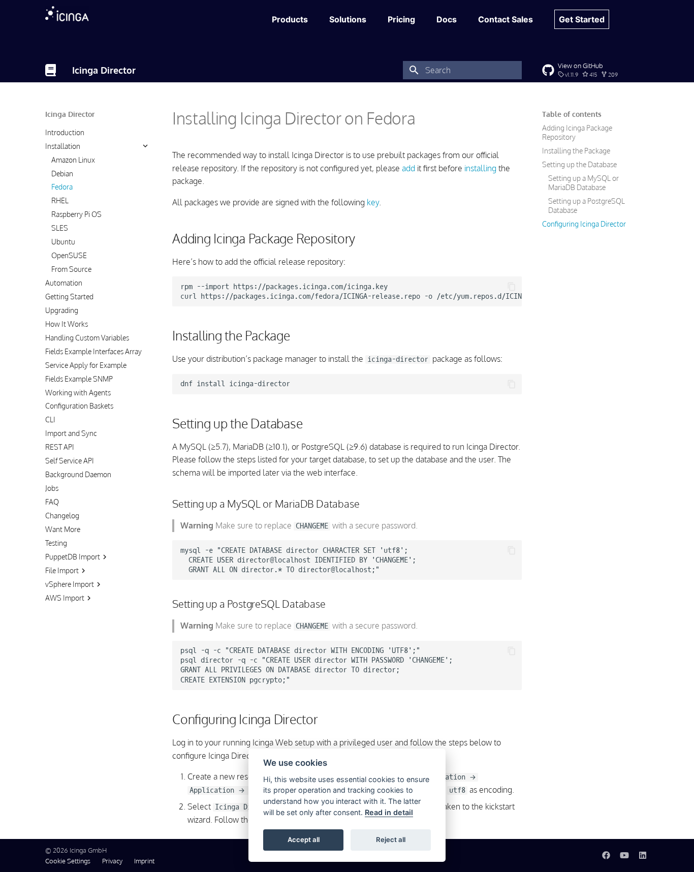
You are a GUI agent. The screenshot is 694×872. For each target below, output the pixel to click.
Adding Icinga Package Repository (577, 132)
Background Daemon (78, 474)
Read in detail (389, 812)
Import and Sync (71, 433)
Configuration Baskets (79, 405)
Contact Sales (505, 19)
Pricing (401, 19)
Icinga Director (69, 114)
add (408, 168)
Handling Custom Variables (87, 337)
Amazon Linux (73, 159)
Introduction (64, 132)
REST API (59, 447)
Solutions (347, 19)
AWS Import (64, 597)
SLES (59, 228)
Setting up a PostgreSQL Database (586, 205)
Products (290, 19)
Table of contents (572, 114)
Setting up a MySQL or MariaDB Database (583, 183)
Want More (62, 528)
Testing (56, 542)
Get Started (582, 19)
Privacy (112, 861)
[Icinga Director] (50, 70)
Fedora (62, 186)
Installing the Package (576, 150)
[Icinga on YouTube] (624, 855)
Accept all (304, 839)
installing (480, 168)
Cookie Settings (67, 861)
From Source (71, 269)
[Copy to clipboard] (512, 287)
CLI (50, 419)
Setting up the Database (579, 164)
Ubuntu (63, 241)
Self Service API (69, 460)
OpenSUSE (69, 255)
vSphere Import (69, 583)
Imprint (144, 861)
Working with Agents (78, 392)
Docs (446, 19)
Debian (62, 173)
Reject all (390, 839)
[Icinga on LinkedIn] (643, 855)
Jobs (51, 488)
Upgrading (61, 309)
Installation (62, 145)
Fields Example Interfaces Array (93, 351)
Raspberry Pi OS (76, 214)
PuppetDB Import (72, 556)
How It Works (66, 323)
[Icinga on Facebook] (606, 855)
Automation (63, 282)
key (373, 202)
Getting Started (69, 296)
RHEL (60, 200)
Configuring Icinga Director (584, 224)
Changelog (62, 515)
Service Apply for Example (86, 364)
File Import (62, 570)
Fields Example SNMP (79, 378)
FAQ (52, 501)
